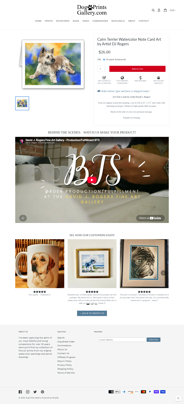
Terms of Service (66, 372)
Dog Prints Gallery (33, 398)
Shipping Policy (65, 369)
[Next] (163, 273)
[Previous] (20, 273)
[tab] (88, 304)
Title (99, 59)
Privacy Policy (64, 365)
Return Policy (64, 361)
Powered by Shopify (50, 398)
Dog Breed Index (66, 341)
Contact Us (63, 353)
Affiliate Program (66, 357)
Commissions (64, 345)
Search (61, 337)
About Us (62, 349)
